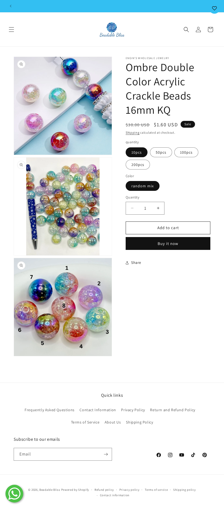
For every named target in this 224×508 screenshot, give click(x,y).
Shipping (133, 132)
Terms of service (156, 490)
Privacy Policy (133, 409)
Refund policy (104, 490)
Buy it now (168, 243)
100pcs (186, 152)
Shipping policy (184, 490)
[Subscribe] (106, 454)
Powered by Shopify (75, 490)
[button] (11, 30)
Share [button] (136, 262)
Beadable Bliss (49, 490)
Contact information (114, 495)
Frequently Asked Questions (50, 409)
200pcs (137, 164)
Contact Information (97, 409)
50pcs (161, 152)
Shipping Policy (139, 422)
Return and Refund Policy (172, 409)
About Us (113, 422)
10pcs (136, 152)
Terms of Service (85, 422)
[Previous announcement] (11, 6)
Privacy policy (129, 490)
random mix (142, 185)
